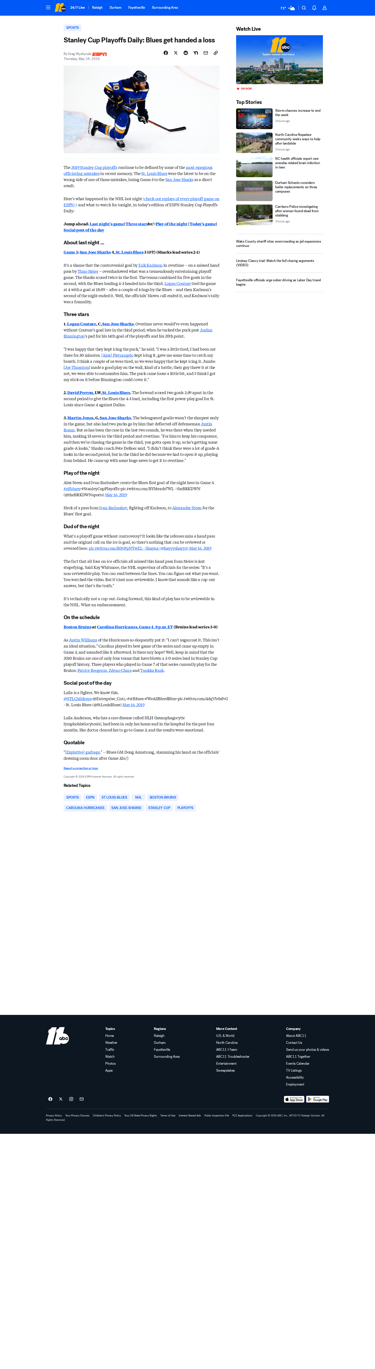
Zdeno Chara (120, 670)
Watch (109, 1056)
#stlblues (72, 488)
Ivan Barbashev (113, 507)
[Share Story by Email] (205, 53)
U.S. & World (225, 1036)
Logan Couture (177, 283)
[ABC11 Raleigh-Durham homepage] (60, 8)
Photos (110, 1063)
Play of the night (172, 224)
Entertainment (226, 1063)
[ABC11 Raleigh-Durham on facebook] (50, 1099)
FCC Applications (242, 1115)
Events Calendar (297, 1063)
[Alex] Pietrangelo (117, 355)
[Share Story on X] (175, 53)
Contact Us (294, 1042)
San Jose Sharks (179, 179)
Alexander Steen (187, 507)
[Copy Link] (215, 53)
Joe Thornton (77, 367)
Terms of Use (167, 1115)
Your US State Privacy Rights (140, 1115)
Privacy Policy (54, 1115)
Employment (295, 1084)
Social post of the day (84, 230)
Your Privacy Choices (77, 1115)
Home (109, 1036)
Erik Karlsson (150, 265)
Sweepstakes (225, 1070)
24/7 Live (77, 7)
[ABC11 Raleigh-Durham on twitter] (60, 1099)
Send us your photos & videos (307, 1049)
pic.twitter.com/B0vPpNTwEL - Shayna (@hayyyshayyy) (139, 548)
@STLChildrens (78, 698)
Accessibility (295, 1077)
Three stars (137, 224)
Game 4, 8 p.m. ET (156, 627)
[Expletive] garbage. (83, 752)
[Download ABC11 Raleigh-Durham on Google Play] (317, 1099)
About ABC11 (296, 1036)
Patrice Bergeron (92, 670)
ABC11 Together (298, 1056)
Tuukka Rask (151, 670)
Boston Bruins (78, 627)
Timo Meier (88, 271)
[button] (48, 7)
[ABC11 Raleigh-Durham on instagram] (71, 1099)
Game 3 (71, 252)
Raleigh (97, 7)
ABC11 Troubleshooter (233, 1056)
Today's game (203, 224)
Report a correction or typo (81, 768)
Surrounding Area (165, 7)
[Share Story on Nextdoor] (195, 53)
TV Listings (293, 1070)
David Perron (80, 392)
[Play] (279, 59)
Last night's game (107, 224)
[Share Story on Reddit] (185, 53)
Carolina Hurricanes (117, 627)
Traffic (109, 1049)
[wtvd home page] (57, 1035)
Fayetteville (136, 7)
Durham (115, 7)
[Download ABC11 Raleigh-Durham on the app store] (294, 1099)
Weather (111, 1042)
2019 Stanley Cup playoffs (94, 167)
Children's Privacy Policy (107, 1115)
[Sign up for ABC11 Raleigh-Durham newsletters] (81, 1099)
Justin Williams (83, 640)
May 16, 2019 (116, 494)
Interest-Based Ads (190, 1115)
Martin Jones (80, 417)
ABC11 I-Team (226, 1049)
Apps (109, 1070)
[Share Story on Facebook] (165, 53)
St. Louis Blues (154, 173)
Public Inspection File (216, 1115)
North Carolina (227, 1042)
